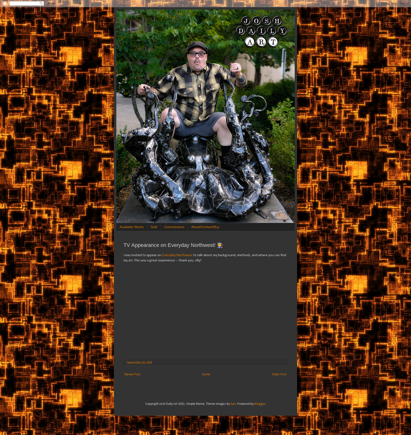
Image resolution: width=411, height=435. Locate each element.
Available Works (132, 227)
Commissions (174, 227)
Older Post (279, 374)
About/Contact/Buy (205, 227)
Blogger (259, 404)
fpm (233, 404)
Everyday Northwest (177, 255)
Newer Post (132, 374)
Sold (154, 227)
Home (206, 374)
